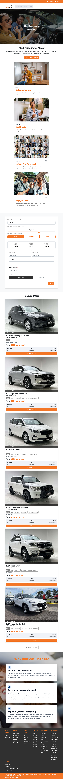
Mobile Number (13, 267)
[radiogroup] (31, 237)
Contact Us (8, 766)
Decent (31, 236)
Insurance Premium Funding (54, 744)
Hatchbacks (27, 741)
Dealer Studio (14, 777)
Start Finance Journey (31, 57)
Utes (25, 735)
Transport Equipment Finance (54, 750)
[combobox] (24, 6)
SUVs (25, 739)
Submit (51, 283)
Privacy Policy (9, 770)
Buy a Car (16, 735)
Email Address (13, 260)
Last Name (35, 252)
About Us (7, 764)
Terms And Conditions (11, 768)
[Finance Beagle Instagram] (58, 1)
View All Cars (32, 647)
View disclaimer (37, 249)
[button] (57, 6)
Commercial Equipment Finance (54, 739)
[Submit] (16, 6)
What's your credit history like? (14, 233)
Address (51, 1)
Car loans (16, 733)
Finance (7, 737)
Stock (6, 735)
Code (10, 274)
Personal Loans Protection (44, 744)
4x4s (25, 743)
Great (15, 236)
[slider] (39, 232)
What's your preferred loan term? (15, 226)
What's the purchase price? (14, 220)
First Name (12, 252)
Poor (47, 236)
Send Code (21, 277)
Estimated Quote (11, 240)
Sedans (26, 737)
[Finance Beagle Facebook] (56, 1)
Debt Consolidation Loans (45, 750)
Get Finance (32, 353)
